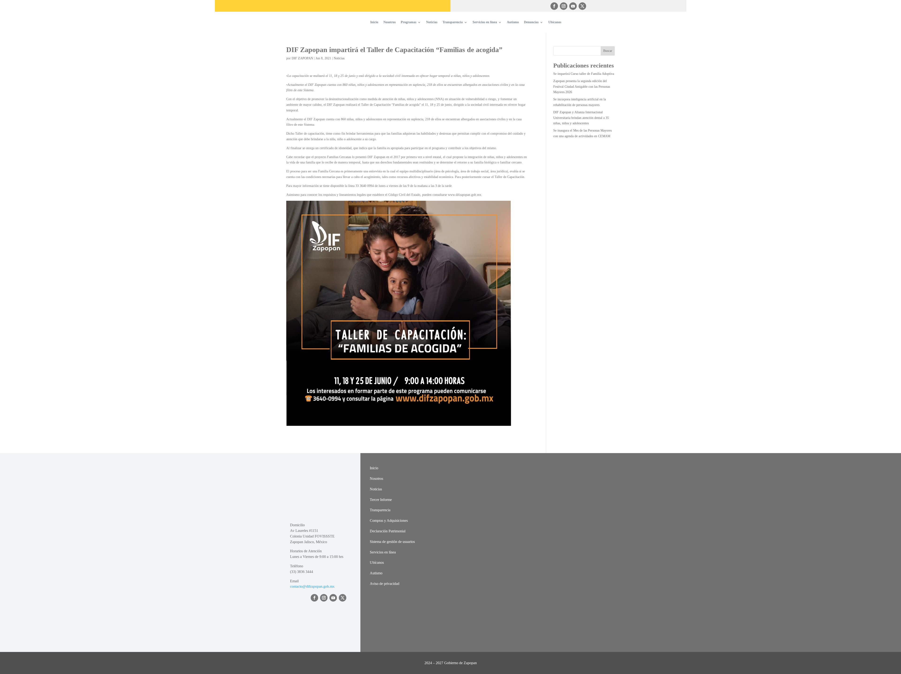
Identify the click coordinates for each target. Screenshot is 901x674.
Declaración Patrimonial (387, 531)
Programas (408, 22)
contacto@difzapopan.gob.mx (312, 586)
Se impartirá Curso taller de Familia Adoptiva (583, 74)
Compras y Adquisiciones (389, 521)
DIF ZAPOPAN (302, 58)
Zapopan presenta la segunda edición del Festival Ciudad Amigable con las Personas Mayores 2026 (581, 86)
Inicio (374, 22)
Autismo (513, 22)
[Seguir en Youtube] (573, 6)
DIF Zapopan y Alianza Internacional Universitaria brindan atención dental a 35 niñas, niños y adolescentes (581, 117)
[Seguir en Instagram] (563, 6)
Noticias (431, 22)
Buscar (607, 51)
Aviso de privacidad (384, 584)
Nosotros (389, 22)
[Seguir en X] (582, 6)
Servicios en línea (485, 22)
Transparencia (453, 22)
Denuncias (531, 22)
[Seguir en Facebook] (554, 6)
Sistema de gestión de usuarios (392, 542)
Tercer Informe (381, 500)
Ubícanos (554, 22)
